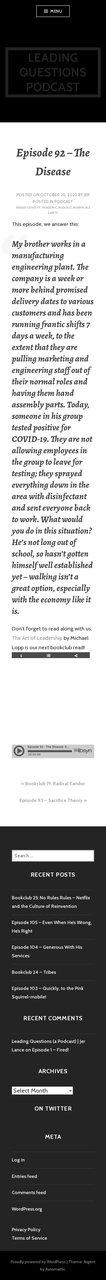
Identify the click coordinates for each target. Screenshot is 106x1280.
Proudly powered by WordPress (38, 1261)
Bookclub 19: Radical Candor (55, 783)
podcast (65, 207)
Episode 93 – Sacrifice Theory (50, 800)
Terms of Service (29, 1238)
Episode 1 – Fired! (50, 1050)
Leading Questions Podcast (53, 72)
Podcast (63, 201)
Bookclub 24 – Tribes (34, 972)
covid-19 (33, 207)
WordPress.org (27, 1209)
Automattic (55, 1269)
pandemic (49, 207)
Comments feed (29, 1192)
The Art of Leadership (37, 638)
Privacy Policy (26, 1229)
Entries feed (24, 1176)
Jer (87, 194)
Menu (56, 11)
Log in (18, 1160)
